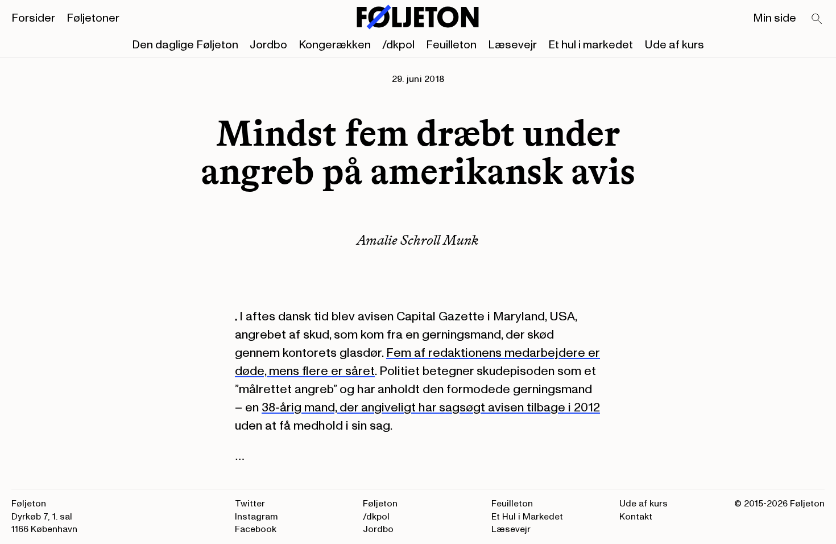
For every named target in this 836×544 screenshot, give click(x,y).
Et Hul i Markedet (527, 516)
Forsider (33, 18)
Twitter (250, 503)
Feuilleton (451, 45)
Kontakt (635, 516)
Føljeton (380, 503)
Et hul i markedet (590, 45)
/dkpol (398, 45)
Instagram (256, 516)
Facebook (255, 529)
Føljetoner (93, 18)
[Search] (817, 19)
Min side (774, 18)
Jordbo (268, 45)
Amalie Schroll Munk (418, 240)
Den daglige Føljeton (185, 45)
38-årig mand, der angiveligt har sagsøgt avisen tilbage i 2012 (431, 407)
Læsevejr (512, 45)
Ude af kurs (674, 45)
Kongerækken (335, 45)
